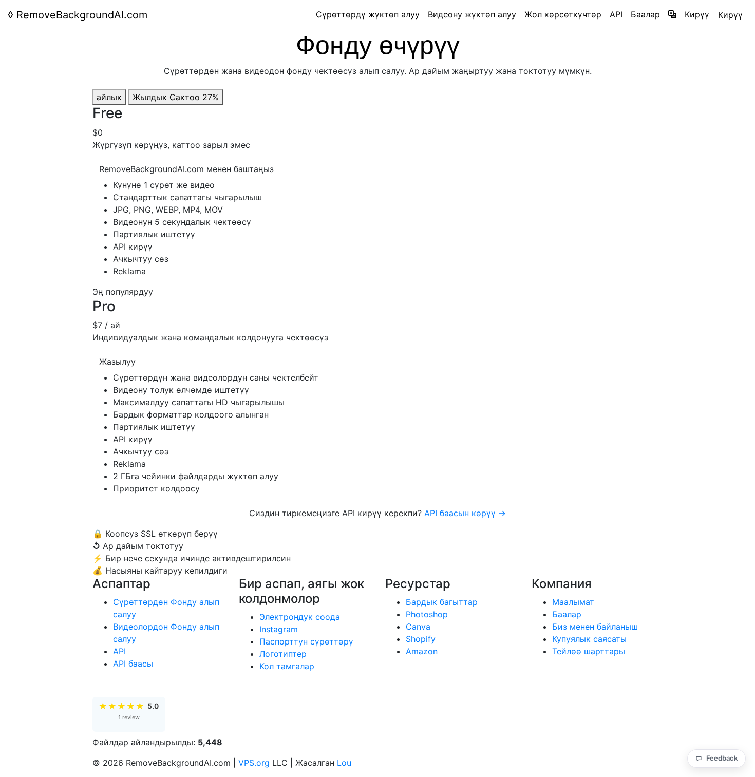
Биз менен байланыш (595, 626)
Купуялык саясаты (589, 639)
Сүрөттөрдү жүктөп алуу (368, 14)
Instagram (278, 629)
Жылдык (176, 97)
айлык (109, 97)
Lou (344, 762)
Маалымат (573, 602)
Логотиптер (283, 654)
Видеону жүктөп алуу (472, 14)
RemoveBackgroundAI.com (77, 15)
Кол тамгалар (286, 666)
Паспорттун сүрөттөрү (306, 641)
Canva (418, 626)
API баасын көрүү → (465, 513)
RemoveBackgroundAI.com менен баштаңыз (186, 169)
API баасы (133, 663)
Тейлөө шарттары (588, 651)
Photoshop (427, 614)
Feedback (722, 758)
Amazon (422, 651)
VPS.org (254, 762)
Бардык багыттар (442, 602)
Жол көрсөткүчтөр (562, 14)
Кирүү (697, 14)
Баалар (645, 14)
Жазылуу (117, 361)
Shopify (421, 639)
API (616, 14)
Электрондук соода (299, 617)
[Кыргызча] (672, 14)
